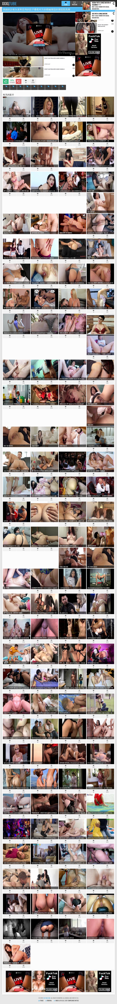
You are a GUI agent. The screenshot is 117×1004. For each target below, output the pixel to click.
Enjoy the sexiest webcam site (103, 25)
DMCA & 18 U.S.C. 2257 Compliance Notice (67, 1001)
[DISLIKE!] (18, 81)
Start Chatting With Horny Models (54, 58)
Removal (49, 1001)
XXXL (9, 3)
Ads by (81, 147)
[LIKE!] (6, 81)
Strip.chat (47, 64)
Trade (41, 1001)
